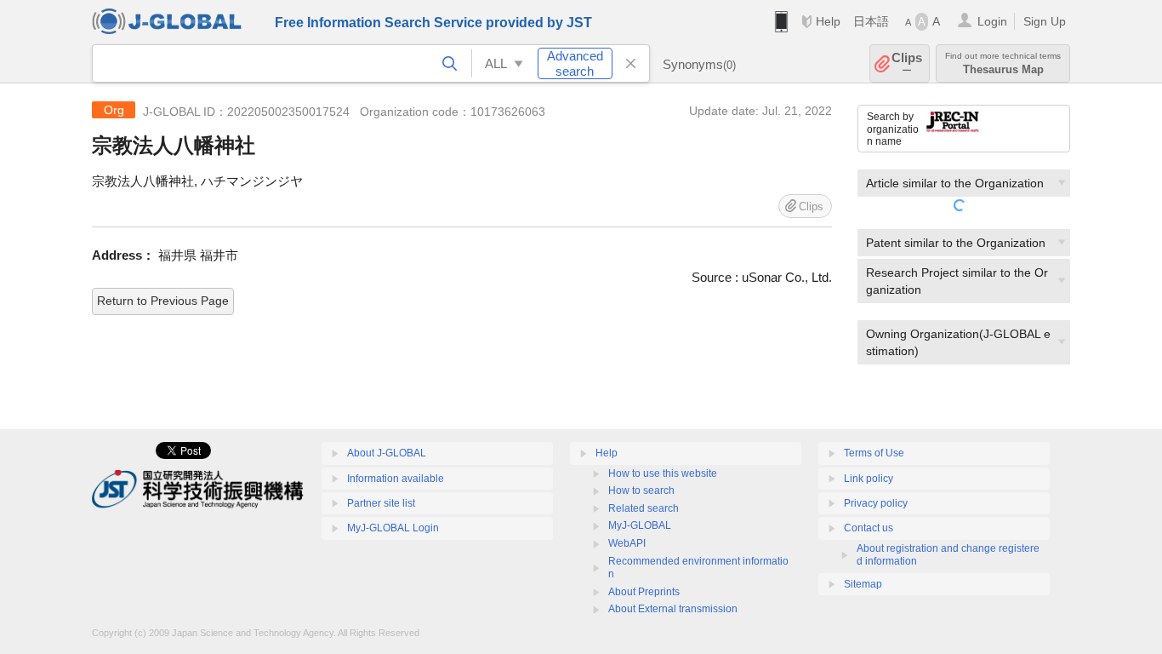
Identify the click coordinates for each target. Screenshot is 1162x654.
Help (828, 21)
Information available (395, 479)
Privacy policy (876, 503)
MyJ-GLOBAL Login (393, 528)
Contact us (868, 528)
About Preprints (644, 592)
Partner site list (381, 503)
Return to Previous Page (163, 300)
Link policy (868, 479)
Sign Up (1044, 21)
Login (992, 21)
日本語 (871, 21)
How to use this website (662, 473)
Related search (643, 508)
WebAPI (627, 543)
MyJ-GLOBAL (639, 525)
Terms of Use (874, 453)
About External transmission (673, 609)
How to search (641, 490)
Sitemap (863, 584)
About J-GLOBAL (386, 453)
